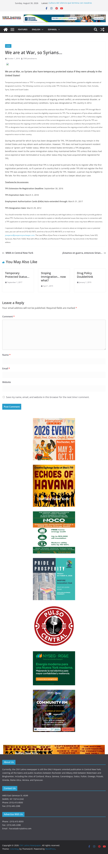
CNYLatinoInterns (30, 58)
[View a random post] (102, 29)
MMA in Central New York (19, 252)
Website (6, 382)
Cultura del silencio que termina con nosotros (70, 3)
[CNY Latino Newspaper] (5, 29)
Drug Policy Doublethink (85, 275)
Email (6, 368)
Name (6, 354)
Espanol (52, 29)
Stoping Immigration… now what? (53, 276)
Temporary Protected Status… (17, 275)
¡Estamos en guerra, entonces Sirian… (82, 252)
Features (22, 29)
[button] (41, 29)
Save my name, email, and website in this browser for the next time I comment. (47, 397)
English (36, 29)
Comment (8, 316)
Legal (8, 46)
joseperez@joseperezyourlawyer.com (20, 235)
